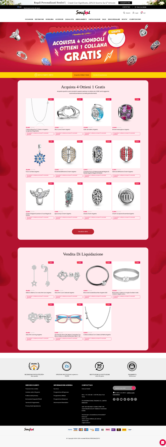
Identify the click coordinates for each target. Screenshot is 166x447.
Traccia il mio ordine (31, 389)
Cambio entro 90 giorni (32, 392)
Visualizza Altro (83, 232)
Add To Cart (39, 137)
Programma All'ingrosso (61, 392)
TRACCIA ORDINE (141, 7)
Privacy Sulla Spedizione (33, 406)
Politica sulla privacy (31, 396)
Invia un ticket (86, 389)
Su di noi (56, 389)
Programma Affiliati (60, 396)
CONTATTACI (126, 7)
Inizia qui (84, 417)
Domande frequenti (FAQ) (33, 399)
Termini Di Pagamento (32, 402)
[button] (126, 13)
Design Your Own (97, 300)
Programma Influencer (61, 399)
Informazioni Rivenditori (61, 402)
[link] (29, 19)
